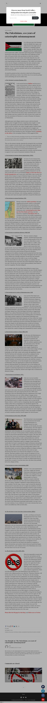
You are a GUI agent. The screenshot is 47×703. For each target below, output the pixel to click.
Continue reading (23, 21)
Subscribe (35, 18)
